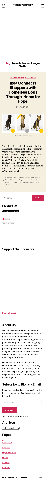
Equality (6, 448)
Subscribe (10, 410)
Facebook (9, 313)
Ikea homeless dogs (13, 182)
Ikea (25, 180)
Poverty (5, 462)
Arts (4, 440)
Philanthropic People (23, 5)
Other (5, 457)
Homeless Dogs (16, 180)
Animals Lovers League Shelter (17, 177)
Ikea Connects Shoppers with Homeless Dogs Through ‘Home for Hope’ (23, 92)
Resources (30, 78)
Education (7, 443)
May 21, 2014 (24, 107)
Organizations (17, 78)
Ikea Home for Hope (35, 180)
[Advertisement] (23, 38)
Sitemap (6, 467)
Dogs (32, 177)
